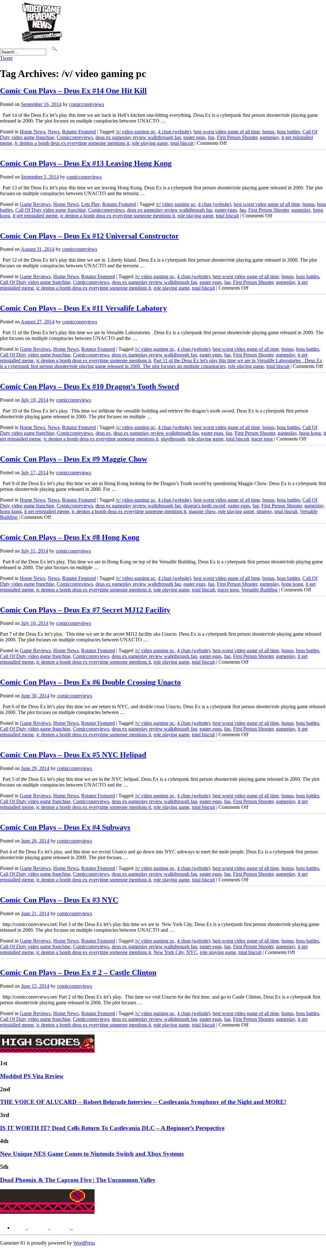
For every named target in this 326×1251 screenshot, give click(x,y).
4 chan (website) (174, 131)
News (54, 131)
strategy (264, 511)
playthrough (173, 439)
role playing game (150, 143)
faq (211, 137)
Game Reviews (35, 204)
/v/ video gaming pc (135, 131)
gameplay (269, 137)
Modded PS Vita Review (32, 1076)
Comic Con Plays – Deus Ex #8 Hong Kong (69, 537)
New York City (168, 952)
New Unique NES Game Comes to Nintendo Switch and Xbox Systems (92, 1153)
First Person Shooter (237, 137)
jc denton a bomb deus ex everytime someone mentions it (72, 143)
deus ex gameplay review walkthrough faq (138, 137)
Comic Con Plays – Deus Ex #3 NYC (59, 900)
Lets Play (90, 204)
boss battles (288, 131)
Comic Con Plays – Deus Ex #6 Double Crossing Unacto (90, 682)
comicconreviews (86, 104)
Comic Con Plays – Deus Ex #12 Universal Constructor (89, 236)
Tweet (6, 58)
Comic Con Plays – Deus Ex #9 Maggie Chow (73, 459)
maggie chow (202, 511)
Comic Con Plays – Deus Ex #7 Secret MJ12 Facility (85, 610)
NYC (191, 952)
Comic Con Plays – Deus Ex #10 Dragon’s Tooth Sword (89, 386)
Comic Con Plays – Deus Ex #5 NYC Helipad (73, 755)
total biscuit (181, 143)
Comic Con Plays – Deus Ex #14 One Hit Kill (73, 91)
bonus (268, 131)
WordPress (84, 1243)
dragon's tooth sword (204, 505)
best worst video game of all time (227, 131)
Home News (32, 131)
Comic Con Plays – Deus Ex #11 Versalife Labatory (83, 308)
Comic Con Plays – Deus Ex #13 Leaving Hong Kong (86, 163)
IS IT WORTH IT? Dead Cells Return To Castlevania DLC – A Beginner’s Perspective (112, 1128)
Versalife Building (259, 589)
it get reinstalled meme (35, 215)
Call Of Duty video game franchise (50, 210)
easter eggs (194, 137)
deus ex (103, 433)
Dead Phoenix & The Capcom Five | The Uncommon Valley (78, 1180)
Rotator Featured (79, 131)
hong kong (310, 433)
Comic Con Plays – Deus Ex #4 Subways (65, 827)
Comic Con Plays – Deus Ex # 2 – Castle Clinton (78, 972)
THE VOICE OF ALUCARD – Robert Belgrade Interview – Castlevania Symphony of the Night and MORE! (143, 1102)
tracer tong (262, 439)
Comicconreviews (75, 137)
